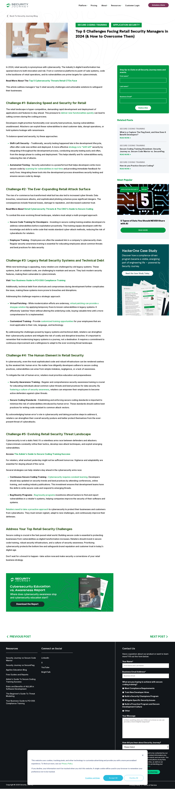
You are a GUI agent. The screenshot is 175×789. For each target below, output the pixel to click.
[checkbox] (145, 699)
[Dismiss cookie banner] (143, 755)
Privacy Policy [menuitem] (135, 785)
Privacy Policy (67, 763)
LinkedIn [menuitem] (45, 658)
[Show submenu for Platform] (87, 5)
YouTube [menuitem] (45, 667)
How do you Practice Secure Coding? (137, 166)
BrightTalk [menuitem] (45, 672)
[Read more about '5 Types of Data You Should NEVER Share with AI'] (143, 199)
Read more (124, 138)
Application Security (126, 25)
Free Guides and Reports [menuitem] (17, 674)
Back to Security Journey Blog (24, 16)
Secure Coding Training (92, 25)
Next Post (157, 636)
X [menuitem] (42, 663)
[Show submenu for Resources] (121, 5)
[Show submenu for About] (107, 5)
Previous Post (20, 636)
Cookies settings (92, 778)
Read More (143, 230)
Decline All (134, 778)
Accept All (113, 778)
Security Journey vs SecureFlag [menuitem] (20, 665)
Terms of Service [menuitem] (150, 785)
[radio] (145, 688)
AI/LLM (144, 189)
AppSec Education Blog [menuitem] (16, 670)
